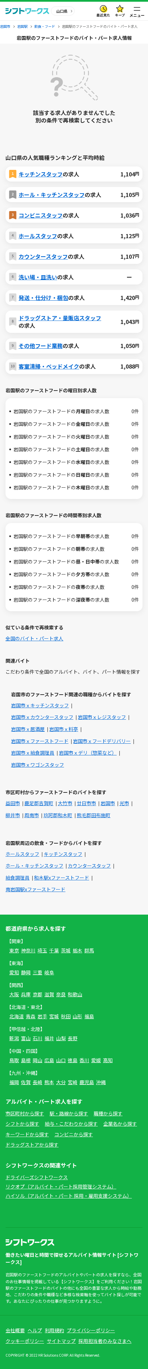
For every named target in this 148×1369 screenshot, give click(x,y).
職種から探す (108, 1113)
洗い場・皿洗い (38, 277)
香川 (84, 1060)
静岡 (26, 972)
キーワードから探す (27, 1134)
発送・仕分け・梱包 (43, 297)
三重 (37, 972)
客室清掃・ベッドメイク (49, 366)
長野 (72, 1038)
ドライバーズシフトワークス (37, 1177)
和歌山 (75, 994)
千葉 (54, 950)
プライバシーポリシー (91, 1330)
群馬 (89, 950)
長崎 (37, 1082)
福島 (89, 1016)
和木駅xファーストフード (61, 877)
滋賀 (49, 994)
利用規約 (54, 1330)
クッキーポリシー (25, 1340)
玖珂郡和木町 (57, 815)
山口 (61, 1060)
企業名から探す (120, 1123)
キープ (120, 15)
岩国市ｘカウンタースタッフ (42, 716)
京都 (37, 994)
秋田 (66, 1016)
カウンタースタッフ (43, 256)
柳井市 (13, 815)
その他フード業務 (41, 345)
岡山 (37, 1060)
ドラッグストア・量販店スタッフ (60, 318)
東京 (14, 950)
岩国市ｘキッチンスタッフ (40, 705)
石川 (37, 1038)
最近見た (103, 15)
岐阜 (49, 972)
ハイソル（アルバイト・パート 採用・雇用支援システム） (69, 1195)
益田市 (13, 803)
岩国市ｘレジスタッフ (102, 716)
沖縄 (101, 1082)
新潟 (14, 1038)
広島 (49, 1060)
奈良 (61, 994)
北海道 (16, 1016)
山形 (77, 1016)
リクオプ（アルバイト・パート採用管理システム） (61, 1186)
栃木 (77, 950)
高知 (108, 1060)
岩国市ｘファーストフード (39, 741)
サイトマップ (61, 1340)
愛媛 (96, 1060)
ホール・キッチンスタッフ (52, 194)
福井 (49, 1038)
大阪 (14, 994)
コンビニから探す (73, 1134)
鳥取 (14, 1060)
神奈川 (28, 950)
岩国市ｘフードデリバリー (102, 741)
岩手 (42, 1016)
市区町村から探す (25, 1113)
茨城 (66, 950)
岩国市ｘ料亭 (63, 729)
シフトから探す (22, 1123)
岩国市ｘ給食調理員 (32, 752)
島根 (26, 1060)
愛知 (14, 972)
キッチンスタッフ (41, 174)
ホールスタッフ (38, 236)
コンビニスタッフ (41, 215)
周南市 (31, 815)
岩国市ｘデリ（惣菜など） (88, 752)
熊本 (49, 1082)
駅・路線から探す (69, 1113)
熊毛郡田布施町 (93, 815)
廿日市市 (86, 803)
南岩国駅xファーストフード (35, 889)
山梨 (61, 1038)
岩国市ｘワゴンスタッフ (37, 764)
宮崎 (72, 1082)
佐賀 (26, 1082)
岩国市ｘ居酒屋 (28, 729)
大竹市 (65, 803)
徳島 (72, 1060)
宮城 (54, 1016)
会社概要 (15, 1330)
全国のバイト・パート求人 (34, 638)
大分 (61, 1082)
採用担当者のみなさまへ (104, 1340)
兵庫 (26, 994)
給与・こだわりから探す (71, 1123)
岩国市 (108, 803)
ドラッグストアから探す (32, 1144)
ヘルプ (35, 1330)
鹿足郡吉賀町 (38, 803)
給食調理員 (18, 877)
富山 (26, 1038)
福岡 (14, 1082)
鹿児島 (87, 1082)
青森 (30, 1016)
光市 (124, 803)
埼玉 (42, 950)
